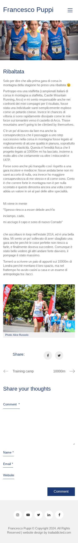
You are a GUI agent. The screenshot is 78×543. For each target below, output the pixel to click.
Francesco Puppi (28, 9)
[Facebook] (59, 515)
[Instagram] (18, 515)
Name (8, 452)
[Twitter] (38, 515)
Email (8, 464)
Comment (11, 404)
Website (8, 475)
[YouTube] (28, 515)
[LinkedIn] (49, 515)
